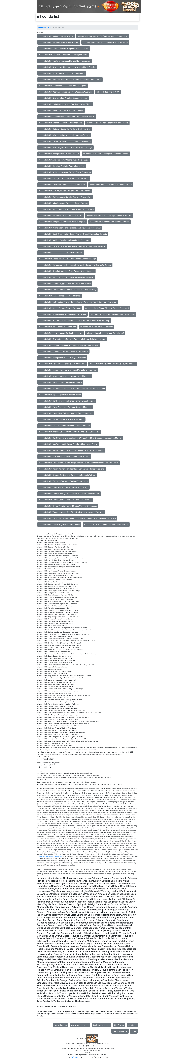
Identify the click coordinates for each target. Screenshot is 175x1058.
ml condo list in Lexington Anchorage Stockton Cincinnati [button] (64, 178)
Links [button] (134, 1031)
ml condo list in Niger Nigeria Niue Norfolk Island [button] (60, 395)
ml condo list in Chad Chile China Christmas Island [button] (60, 252)
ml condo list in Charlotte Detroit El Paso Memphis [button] (60, 123)
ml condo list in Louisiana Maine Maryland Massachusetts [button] (63, 49)
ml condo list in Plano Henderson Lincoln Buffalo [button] (111, 184)
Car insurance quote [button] (80, 1025)
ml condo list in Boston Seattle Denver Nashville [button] (107, 123)
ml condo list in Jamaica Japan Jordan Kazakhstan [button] (60, 333)
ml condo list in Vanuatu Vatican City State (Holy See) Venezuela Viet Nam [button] (71, 512)
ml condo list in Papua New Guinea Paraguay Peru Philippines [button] (65, 413)
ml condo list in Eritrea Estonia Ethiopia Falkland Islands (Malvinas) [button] (67, 290)
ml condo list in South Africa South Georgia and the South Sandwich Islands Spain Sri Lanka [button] (78, 463)
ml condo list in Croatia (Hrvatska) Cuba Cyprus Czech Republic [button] (66, 271)
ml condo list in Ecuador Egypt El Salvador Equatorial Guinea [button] (65, 283)
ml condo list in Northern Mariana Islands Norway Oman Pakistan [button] (67, 401)
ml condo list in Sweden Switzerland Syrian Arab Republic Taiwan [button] (67, 475)
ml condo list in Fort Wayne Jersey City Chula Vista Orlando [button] (64, 191)
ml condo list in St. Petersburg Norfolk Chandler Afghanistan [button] (65, 197)
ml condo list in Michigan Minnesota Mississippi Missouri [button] (63, 55)
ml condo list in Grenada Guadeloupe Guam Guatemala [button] (62, 314)
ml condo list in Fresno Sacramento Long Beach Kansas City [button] (65, 141)
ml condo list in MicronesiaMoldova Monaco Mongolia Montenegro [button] (67, 370)
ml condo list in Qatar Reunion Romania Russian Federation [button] (64, 426)
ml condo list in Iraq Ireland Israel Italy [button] (96, 327)
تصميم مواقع (76, 1057)
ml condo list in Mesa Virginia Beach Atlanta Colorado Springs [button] (65, 147)
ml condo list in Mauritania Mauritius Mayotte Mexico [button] (112, 364)
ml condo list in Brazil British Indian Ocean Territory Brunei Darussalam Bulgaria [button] (73, 234)
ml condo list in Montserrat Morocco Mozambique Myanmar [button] (64, 376)
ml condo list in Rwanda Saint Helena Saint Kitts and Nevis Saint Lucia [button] (69, 432)
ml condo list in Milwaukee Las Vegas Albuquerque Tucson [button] (64, 135)
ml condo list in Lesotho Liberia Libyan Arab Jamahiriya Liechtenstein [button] (68, 345)
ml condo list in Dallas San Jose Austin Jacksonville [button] (61, 110)
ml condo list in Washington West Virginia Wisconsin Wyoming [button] (65, 92)
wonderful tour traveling (54, 856)
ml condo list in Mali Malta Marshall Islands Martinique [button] (62, 364)
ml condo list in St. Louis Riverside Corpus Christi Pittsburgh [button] (65, 172)
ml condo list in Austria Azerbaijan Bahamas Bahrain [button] (109, 215)
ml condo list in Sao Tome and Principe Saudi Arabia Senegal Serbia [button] (68, 444)
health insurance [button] (120, 1031)
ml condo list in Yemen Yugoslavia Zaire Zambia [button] (59, 524)
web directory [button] (61, 1025)
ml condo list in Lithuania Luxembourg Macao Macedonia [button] (63, 351)
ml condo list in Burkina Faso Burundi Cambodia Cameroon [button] (64, 240)
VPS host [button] (132, 1025)
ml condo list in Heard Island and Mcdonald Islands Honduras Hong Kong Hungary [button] (74, 320)
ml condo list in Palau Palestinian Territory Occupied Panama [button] (65, 407)
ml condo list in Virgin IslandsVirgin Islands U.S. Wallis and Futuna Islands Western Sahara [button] (77, 518)
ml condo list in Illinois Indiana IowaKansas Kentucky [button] (105, 42)
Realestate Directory (45, 27)
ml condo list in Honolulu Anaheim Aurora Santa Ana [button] (61, 166)
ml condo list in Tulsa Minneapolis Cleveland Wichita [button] (105, 154)
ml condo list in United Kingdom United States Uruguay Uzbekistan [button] (68, 506)
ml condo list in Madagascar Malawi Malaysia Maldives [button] (62, 358)
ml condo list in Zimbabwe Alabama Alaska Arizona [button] (106, 524)
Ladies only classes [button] (101, 1025)
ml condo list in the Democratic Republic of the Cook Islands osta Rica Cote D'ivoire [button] (75, 265)
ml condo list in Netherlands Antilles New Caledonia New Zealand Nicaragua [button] (72, 388)
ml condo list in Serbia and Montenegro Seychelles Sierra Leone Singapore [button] (71, 450)
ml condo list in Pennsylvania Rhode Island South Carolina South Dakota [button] (70, 79)
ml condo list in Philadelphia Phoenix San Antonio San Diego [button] (65, 104)
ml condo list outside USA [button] (108, 92)
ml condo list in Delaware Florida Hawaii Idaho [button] (58, 42)
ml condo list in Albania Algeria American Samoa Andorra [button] (63, 203)
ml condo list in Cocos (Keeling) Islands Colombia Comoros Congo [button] (67, 259)
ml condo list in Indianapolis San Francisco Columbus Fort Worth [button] (66, 117)
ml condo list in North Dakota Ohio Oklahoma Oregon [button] (62, 73)
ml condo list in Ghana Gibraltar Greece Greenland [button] (107, 308)
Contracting (41, 856)
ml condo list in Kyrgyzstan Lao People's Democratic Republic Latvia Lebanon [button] (72, 339)
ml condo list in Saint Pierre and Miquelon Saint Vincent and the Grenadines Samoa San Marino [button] (80, 438)
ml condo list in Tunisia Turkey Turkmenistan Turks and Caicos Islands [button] (69, 494)
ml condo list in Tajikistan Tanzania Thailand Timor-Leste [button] (63, 481)
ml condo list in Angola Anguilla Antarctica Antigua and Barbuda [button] (66, 209)
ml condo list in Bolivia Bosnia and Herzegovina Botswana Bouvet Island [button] (70, 228)
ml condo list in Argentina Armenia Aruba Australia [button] (60, 215)
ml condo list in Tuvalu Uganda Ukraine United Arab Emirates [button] (65, 500)
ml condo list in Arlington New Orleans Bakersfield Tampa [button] (63, 160)
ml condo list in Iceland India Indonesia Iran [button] (57, 327)
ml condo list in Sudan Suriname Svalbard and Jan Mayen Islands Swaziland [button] (71, 469)
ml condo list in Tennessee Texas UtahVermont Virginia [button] (62, 86)
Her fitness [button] (119, 1025)
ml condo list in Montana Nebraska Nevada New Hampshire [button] (64, 61)
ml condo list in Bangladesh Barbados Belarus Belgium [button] (62, 222)
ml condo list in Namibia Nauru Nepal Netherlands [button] (60, 382)
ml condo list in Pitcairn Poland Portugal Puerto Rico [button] (61, 419)
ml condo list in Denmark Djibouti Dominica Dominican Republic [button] (66, 277)
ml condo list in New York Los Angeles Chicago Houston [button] (63, 98)
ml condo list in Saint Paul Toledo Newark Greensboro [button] (62, 184)
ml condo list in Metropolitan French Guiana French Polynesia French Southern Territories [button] (77, 302)
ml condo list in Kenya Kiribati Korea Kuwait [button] (105, 333)
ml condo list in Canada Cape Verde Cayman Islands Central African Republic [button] (72, 246)
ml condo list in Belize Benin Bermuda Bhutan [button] (109, 222)
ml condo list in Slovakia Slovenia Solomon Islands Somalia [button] (64, 456)
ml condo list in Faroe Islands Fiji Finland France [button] (59, 296)
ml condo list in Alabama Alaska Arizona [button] (56, 36)
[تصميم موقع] (89, 6)
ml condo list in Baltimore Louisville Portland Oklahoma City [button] (64, 129)
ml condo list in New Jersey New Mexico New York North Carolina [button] (67, 67)
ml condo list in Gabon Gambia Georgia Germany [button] (60, 308)
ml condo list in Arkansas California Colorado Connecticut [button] (102, 36)
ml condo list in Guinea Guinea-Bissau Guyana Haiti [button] (113, 314)
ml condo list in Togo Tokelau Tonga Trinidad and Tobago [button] (63, 487)
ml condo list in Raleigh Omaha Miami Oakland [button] (59, 154)
